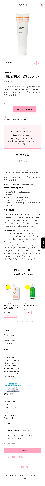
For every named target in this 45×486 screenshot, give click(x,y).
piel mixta (25, 141)
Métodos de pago (9, 363)
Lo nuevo (7, 421)
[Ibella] (22, 5)
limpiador (11, 141)
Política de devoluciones (11, 368)
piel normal (33, 141)
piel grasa (18, 141)
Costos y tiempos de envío (12, 360)
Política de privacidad (10, 366)
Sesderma (26, 303)
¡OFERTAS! (7, 412)
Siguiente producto (39, 63)
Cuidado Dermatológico (11, 407)
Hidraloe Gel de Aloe (31, 305)
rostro (20, 143)
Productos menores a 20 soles (13, 374)
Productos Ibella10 (9, 376)
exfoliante (31, 138)
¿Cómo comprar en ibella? (12, 355)
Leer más (27, 312)
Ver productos (8, 338)
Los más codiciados (10, 415)
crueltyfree (23, 138)
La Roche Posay (8, 303)
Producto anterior (34, 63)
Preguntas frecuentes (10, 357)
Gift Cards (7, 423)
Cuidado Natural (9, 410)
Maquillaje (7, 399)
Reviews (22, 161)
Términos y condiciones (11, 371)
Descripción (22, 155)
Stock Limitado (9, 418)
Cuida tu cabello (9, 404)
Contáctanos (8, 343)
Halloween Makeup (9, 402)
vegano (25, 143)
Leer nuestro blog (9, 340)
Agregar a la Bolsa (11, 316)
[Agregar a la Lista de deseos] (20, 306)
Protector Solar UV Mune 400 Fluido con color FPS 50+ (11, 307)
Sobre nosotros (9, 335)
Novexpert (8, 72)
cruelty (16, 138)
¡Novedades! (26, 135)
